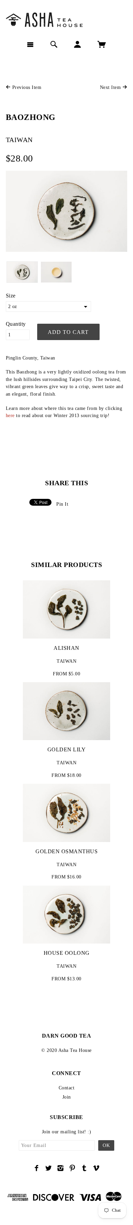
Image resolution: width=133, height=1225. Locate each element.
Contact (67, 1087)
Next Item (111, 87)
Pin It (62, 504)
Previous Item (26, 87)
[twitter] (48, 1168)
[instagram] (60, 1168)
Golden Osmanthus (66, 851)
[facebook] (36, 1168)
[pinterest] (72, 1168)
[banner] (66, 18)
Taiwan (19, 139)
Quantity (16, 324)
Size (11, 295)
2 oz (12, 306)
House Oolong (67, 953)
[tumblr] (84, 1168)
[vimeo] (96, 1168)
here (10, 415)
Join (66, 1097)
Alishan (66, 648)
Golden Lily (66, 749)
